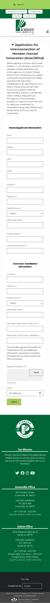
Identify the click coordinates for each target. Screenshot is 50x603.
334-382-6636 (15, 514)
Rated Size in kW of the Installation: (23, 335)
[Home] (25, 27)
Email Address (13, 234)
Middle (10, 147)
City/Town (11, 196)
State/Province (13, 208)
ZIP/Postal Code (14, 220)
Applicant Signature (16, 366)
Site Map (25, 579)
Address (10, 184)
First (9, 135)
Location (11, 274)
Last (9, 159)
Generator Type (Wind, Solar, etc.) (22, 323)
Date (9, 388)
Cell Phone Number (16, 246)
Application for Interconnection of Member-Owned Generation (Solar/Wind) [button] (25, 51)
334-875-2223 (16, 560)
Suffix (9, 171)
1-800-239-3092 (33, 514)
